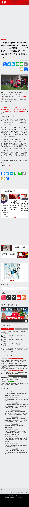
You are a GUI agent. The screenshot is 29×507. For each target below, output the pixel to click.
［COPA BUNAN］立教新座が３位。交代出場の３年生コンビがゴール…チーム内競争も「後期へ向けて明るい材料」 (16, 406)
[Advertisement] (14, 21)
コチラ (8, 165)
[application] (14, 314)
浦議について (18, 495)
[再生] (3, 321)
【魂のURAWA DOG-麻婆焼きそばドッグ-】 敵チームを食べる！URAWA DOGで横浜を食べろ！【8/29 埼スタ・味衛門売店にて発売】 (16, 413)
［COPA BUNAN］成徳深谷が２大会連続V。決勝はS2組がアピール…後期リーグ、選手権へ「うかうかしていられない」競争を (16, 420)
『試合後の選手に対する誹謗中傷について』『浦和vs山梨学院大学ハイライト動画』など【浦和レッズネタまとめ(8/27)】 (15, 350)
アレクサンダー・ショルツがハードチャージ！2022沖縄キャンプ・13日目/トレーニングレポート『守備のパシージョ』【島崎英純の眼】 (14, 109)
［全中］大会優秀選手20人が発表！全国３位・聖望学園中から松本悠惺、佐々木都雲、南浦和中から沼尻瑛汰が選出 (16, 432)
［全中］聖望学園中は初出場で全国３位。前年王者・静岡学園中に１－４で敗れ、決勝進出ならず (16, 439)
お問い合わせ (10, 495)
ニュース (3, 39)
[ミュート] (23, 321)
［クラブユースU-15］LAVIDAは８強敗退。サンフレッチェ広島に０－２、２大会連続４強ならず (16, 452)
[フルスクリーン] (26, 321)
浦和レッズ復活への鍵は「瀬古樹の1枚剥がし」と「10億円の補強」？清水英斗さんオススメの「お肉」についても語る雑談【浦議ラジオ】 (13, 361)
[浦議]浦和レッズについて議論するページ (10, 2)
